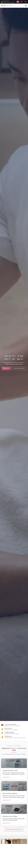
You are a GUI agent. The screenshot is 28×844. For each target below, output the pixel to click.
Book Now (6, 368)
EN (17, 1)
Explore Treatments (18, 368)
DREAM (7, 5)
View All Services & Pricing (14, 829)
